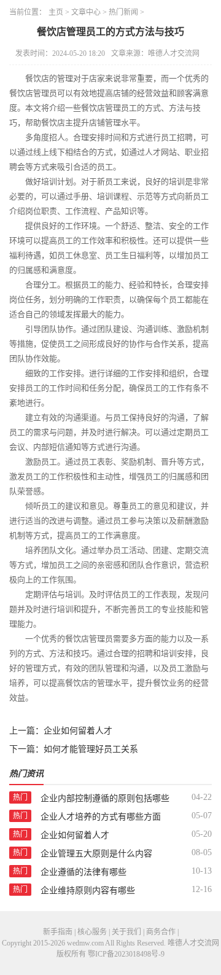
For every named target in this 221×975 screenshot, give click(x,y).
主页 (55, 12)
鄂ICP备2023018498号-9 (126, 954)
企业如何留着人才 (78, 730)
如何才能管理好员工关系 (91, 749)
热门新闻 (123, 12)
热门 (20, 797)
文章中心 (86, 12)
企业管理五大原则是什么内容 (96, 853)
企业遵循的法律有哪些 (83, 872)
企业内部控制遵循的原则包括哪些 (105, 798)
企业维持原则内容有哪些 (88, 890)
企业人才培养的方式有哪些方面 (101, 816)
